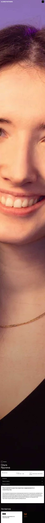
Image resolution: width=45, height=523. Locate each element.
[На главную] (7, 1)
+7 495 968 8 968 (20, 473)
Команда (5, 461)
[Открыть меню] (43, 1)
